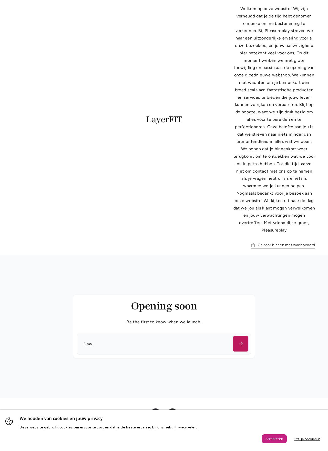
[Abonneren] (240, 344)
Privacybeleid (186, 427)
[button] (283, 245)
